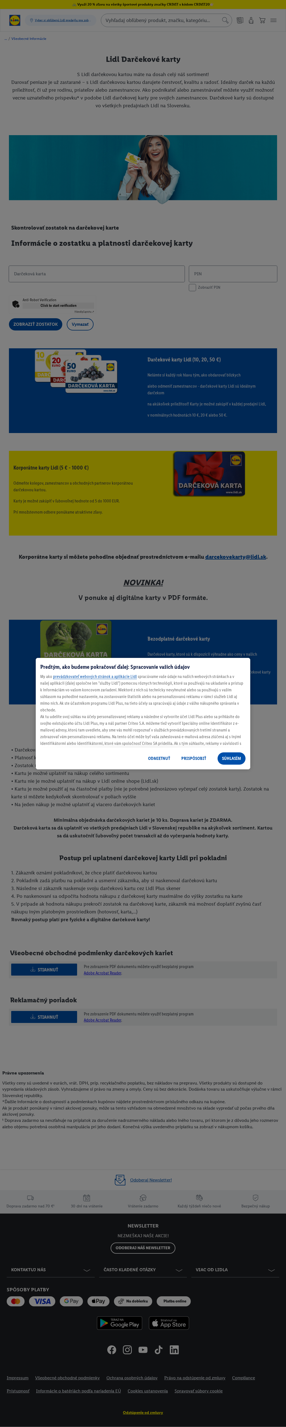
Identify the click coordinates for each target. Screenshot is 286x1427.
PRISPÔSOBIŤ (193, 758)
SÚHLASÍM (231, 758)
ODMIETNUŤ (159, 758)
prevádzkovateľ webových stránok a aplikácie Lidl (95, 676)
